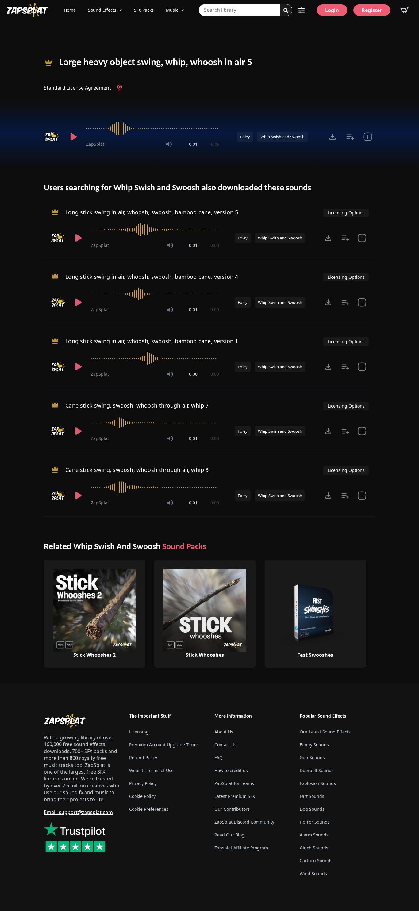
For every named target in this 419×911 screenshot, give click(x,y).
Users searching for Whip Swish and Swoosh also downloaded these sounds (177, 188)
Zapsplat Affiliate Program (241, 848)
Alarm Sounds (314, 835)
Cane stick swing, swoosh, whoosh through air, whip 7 (137, 405)
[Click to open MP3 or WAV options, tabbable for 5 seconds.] (332, 136)
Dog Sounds (312, 809)
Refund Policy (143, 758)
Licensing (139, 732)
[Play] (73, 136)
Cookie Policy (142, 796)
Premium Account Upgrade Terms (164, 745)
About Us (223, 732)
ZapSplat (95, 144)
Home (70, 10)
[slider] (153, 128)
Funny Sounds (314, 745)
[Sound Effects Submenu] (122, 10)
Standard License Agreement (77, 87)
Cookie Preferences (148, 809)
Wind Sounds (313, 874)
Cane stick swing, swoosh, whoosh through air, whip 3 (137, 469)
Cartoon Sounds (316, 861)
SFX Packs (144, 10)
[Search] (286, 10)
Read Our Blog (229, 835)
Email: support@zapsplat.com (78, 812)
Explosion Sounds (318, 784)
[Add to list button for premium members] (350, 136)
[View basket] (404, 10)
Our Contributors (232, 809)
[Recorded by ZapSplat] (52, 136)
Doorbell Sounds (317, 771)
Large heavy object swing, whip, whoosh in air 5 (155, 63)
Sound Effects (102, 10)
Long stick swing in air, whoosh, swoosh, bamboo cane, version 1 (151, 341)
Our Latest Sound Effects (325, 732)
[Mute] (169, 144)
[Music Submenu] (184, 10)
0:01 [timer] (193, 144)
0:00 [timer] (215, 144)
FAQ (218, 758)
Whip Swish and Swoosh (282, 137)
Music (172, 10)
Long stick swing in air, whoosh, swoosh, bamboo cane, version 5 (151, 212)
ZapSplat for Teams (234, 784)
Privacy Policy (142, 784)
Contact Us (225, 745)
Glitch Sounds (314, 848)
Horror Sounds (315, 822)
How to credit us (231, 771)
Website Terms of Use (151, 771)
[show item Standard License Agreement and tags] (367, 136)
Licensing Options (346, 213)
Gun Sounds (312, 758)
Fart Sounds (312, 796)
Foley (245, 137)
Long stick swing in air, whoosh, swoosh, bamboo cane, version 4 (151, 276)
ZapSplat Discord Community (244, 822)
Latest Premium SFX (234, 796)
